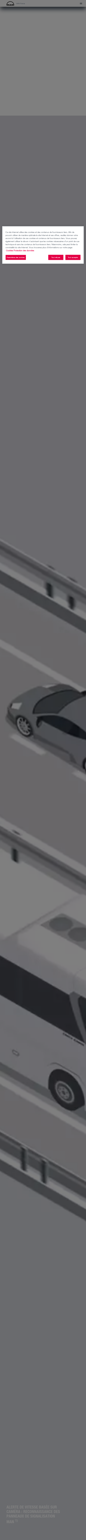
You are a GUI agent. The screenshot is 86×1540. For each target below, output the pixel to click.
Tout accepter (73, 257)
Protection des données (24, 250)
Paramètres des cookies (16, 257)
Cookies (9, 250)
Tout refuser (55, 257)
